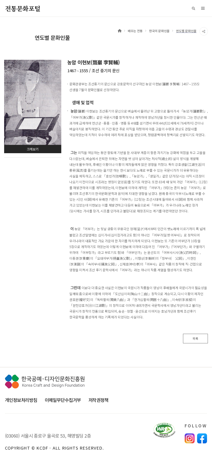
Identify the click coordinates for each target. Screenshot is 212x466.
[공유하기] (204, 31)
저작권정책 (98, 399)
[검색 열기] (193, 8)
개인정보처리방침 (21, 399)
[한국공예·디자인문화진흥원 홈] (44, 381)
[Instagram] (190, 438)
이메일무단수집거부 (63, 399)
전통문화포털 (22, 8)
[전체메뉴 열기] (203, 8)
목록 (195, 338)
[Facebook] (202, 438)
